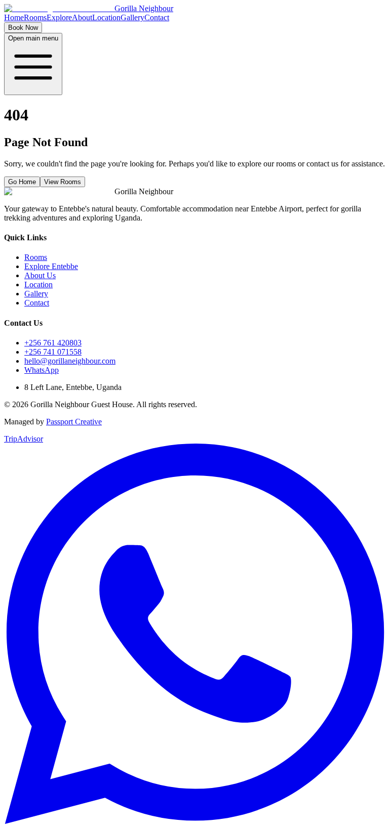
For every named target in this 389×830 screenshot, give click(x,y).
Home (14, 17)
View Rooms (62, 182)
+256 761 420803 (53, 342)
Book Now (23, 27)
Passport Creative (74, 421)
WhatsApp (41, 370)
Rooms (35, 17)
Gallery (132, 17)
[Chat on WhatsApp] (194, 821)
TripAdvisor (23, 438)
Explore (59, 17)
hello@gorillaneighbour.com (69, 361)
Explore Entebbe (51, 266)
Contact (156, 17)
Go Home (22, 182)
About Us (40, 275)
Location (106, 17)
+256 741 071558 (53, 351)
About (82, 17)
